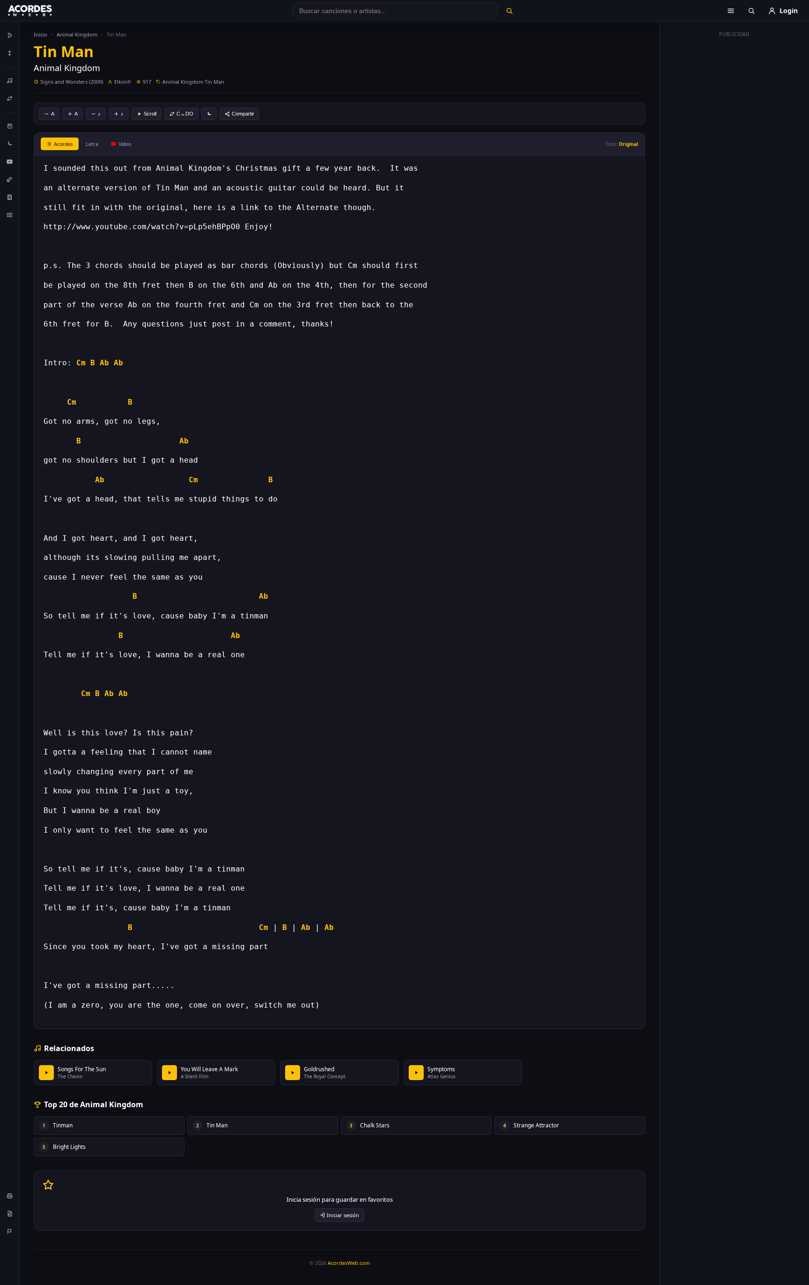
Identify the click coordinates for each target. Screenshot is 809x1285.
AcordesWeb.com (349, 1262)
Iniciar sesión (343, 1215)
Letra (92, 143)
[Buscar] (509, 10)
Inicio (40, 34)
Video (124, 144)
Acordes (63, 144)
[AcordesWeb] (42, 11)
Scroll (150, 113)
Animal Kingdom (77, 34)
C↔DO (185, 113)
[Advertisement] (734, 181)
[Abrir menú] (731, 11)
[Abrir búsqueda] (751, 11)
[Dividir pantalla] (10, 215)
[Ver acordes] (10, 197)
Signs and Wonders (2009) (71, 81)
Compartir (243, 113)
